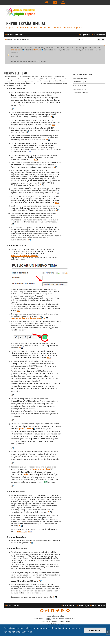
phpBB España (65, 621)
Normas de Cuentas (80, 93)
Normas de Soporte (80, 82)
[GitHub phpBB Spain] (42, 611)
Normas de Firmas (80, 85)
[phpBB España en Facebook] (52, 611)
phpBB (48, 619)
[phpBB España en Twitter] (57, 611)
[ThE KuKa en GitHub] (68, 611)
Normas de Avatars (80, 89)
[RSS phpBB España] (63, 611)
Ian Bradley (59, 616)
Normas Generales (80, 78)
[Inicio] (20, 12)
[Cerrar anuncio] (104, 45)
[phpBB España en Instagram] (47, 611)
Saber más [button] (26, 632)
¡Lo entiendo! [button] (95, 630)
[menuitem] (47, 2)
